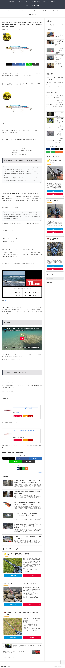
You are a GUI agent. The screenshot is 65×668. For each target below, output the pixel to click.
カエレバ (18, 412)
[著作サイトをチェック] (18, 468)
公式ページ (31, 575)
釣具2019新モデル (19, 452)
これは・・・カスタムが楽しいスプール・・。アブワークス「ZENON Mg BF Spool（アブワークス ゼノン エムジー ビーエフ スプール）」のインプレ (54, 104)
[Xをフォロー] (20, 468)
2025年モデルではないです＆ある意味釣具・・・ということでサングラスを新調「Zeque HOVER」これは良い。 (54, 85)
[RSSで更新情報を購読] (26, 468)
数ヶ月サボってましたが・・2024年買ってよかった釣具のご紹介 (54, 96)
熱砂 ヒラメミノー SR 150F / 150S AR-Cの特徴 (22, 150)
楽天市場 (30, 416)
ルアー (9, 452)
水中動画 (15, 152)
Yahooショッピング (18, 416)
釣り (13, 452)
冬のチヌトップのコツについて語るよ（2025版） (54, 78)
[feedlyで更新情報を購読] (23, 468)
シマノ (6, 123)
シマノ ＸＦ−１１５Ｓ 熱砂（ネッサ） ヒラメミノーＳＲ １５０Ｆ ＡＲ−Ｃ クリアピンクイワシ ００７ (25, 408)
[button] (35, 64)
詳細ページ (13, 575)
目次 (21, 148)
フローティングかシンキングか (19, 154)
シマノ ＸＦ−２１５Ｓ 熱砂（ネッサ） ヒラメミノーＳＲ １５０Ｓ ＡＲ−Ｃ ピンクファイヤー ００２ (25, 432)
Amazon (25, 416)
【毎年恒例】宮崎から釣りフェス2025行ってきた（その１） (54, 91)
